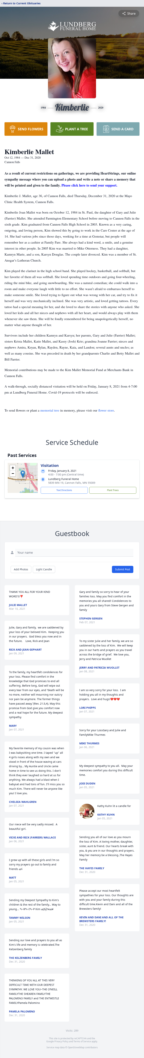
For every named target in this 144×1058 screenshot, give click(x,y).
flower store (106, 410)
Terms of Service (82, 1041)
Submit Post (122, 569)
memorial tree (49, 410)
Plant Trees (113, 490)
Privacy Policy (61, 1041)
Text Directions (64, 490)
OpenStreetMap (76, 1047)
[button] (22, 474)
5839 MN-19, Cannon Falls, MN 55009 (71, 482)
